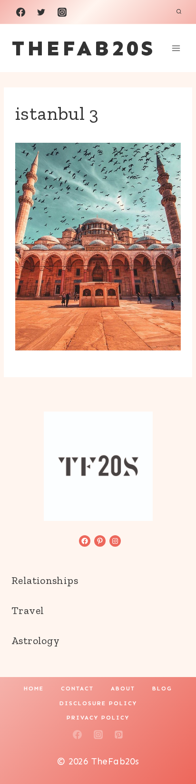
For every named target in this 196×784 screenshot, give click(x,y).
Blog (162, 688)
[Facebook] (20, 12)
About (123, 688)
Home (34, 688)
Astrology (35, 640)
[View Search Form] (179, 12)
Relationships (44, 580)
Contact (77, 688)
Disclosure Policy (98, 703)
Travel (27, 610)
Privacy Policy (98, 717)
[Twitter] (41, 12)
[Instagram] (62, 12)
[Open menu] (176, 48)
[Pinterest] (119, 734)
